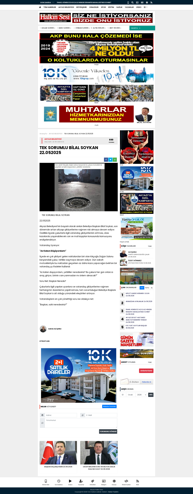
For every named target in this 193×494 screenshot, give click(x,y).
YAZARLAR (129, 7)
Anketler (93, 485)
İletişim (103, 485)
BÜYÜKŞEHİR (81, 7)
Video (70, 485)
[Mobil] (128, 2)
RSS (137, 485)
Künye (114, 485)
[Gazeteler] (142, 2)
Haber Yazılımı (113, 492)
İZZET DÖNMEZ (135, 260)
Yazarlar (81, 485)
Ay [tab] (152, 288)
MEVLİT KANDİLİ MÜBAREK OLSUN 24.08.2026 (135, 294)
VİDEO (138, 7)
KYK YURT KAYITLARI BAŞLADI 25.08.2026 (134, 327)
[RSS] (151, 2)
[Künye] (147, 2)
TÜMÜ (150, 246)
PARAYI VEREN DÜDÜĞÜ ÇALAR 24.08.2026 (138, 255)
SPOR (103, 7)
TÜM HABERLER (49, 7)
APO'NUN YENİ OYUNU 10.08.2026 (139, 263)
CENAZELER (94, 7)
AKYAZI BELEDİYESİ (66, 7)
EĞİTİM (111, 7)
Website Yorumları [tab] (109, 406)
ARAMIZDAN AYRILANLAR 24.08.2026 (136, 302)
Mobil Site (45, 485)
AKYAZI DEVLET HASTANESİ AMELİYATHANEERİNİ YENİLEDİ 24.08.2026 (134, 319)
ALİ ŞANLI (132, 252)
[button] (146, 7)
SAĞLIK (119, 7)
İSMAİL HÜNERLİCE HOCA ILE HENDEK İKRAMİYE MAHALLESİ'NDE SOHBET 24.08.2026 (136, 311)
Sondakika (59, 485)
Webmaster (126, 485)
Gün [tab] (142, 288)
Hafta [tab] (147, 288)
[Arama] (132, 2)
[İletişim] (137, 2)
